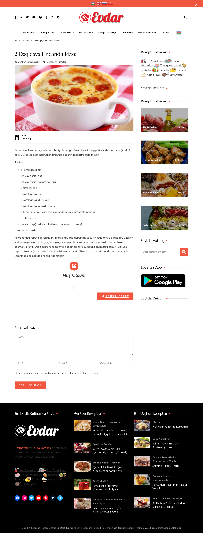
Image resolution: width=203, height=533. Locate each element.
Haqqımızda (47, 32)
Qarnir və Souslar (102, 444)
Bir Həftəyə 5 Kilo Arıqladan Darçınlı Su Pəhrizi (168, 504)
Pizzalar (62, 62)
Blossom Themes (134, 528)
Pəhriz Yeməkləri (115, 499)
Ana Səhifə (28, 32)
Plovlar (115, 462)
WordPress (151, 528)
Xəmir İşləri (154, 75)
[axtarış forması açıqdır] (185, 17)
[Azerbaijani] (93, 3)
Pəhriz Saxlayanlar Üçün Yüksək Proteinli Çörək (107, 509)
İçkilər (155, 498)
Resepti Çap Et (117, 296)
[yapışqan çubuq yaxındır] (196, 5)
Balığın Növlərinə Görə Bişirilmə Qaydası (165, 445)
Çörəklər (98, 499)
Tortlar (173, 461)
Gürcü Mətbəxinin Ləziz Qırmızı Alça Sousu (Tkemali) (110, 450)
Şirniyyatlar (176, 75)
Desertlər (98, 422)
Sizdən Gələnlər (147, 32)
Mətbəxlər (85, 32)
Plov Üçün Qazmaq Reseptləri (170, 426)
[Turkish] (110, 3)
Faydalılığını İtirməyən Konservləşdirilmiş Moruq (108, 487)
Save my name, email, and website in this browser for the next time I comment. (59, 373)
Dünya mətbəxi (42, 448)
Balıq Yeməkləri (56, 470)
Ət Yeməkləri (154, 61)
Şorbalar (53, 475)
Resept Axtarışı (107, 32)
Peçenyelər (114, 422)
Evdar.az (27, 155)
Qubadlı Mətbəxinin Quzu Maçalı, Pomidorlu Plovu (108, 469)
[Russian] (104, 3)
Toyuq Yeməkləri (170, 65)
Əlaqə (166, 32)
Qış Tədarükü (100, 481)
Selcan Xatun (33, 62)
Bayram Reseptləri (163, 457)
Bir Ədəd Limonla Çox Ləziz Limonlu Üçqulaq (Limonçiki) (110, 432)
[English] (99, 3)
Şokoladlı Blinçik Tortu (165, 465)
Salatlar (164, 70)
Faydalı (127, 32)
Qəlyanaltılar (160, 476)
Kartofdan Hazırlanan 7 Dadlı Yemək (169, 486)
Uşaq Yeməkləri (161, 480)
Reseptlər (67, 32)
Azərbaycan (22, 448)
